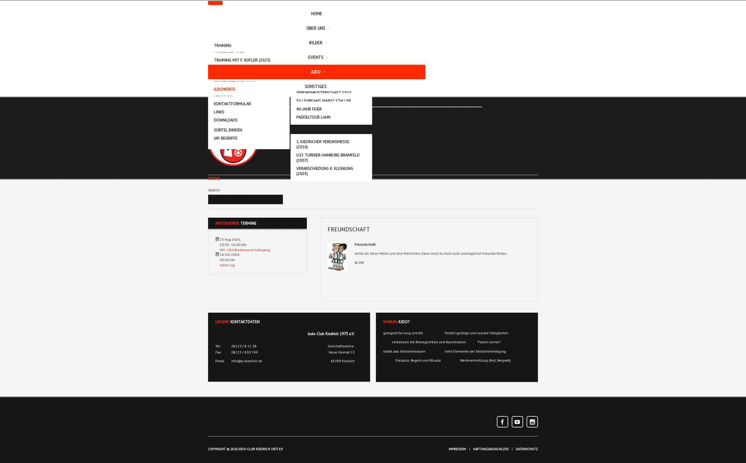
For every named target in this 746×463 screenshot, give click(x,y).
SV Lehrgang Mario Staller (323, 100)
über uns (316, 28)
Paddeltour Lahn (313, 117)
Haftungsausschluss (491, 449)
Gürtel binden (228, 130)
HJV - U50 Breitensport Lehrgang (245, 250)
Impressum (457, 449)
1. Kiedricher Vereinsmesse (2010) (322, 144)
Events (315, 57)
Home (316, 13)
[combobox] (240, 199)
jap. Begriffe (225, 138)
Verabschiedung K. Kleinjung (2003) (324, 171)
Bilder (316, 42)
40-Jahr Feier (309, 109)
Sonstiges (316, 86)
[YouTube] (517, 421)
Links (219, 112)
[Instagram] (532, 421)
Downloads (225, 120)
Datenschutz (527, 449)
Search (214, 190)
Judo (316, 72)
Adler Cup (227, 265)
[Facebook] (502, 421)
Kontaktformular (232, 103)
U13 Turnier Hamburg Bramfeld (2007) (328, 157)
